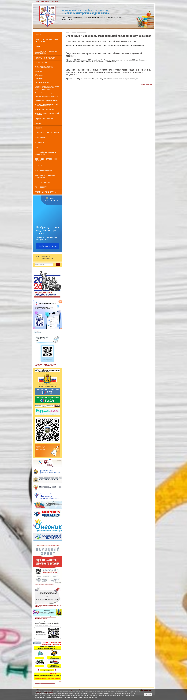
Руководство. (39, 79)
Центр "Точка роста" (42, 182)
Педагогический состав (42, 82)
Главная (38, 35)
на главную (36, 1)
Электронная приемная (44, 171)
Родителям (38, 123)
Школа (37, 46)
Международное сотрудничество (44, 109)
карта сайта (54, 1)
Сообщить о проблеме (47, 246)
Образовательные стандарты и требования (44, 119)
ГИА (36, 147)
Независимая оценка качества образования (46, 176)
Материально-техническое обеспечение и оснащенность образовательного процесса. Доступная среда (47, 87)
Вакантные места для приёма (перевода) (47, 100)
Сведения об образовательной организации (46, 40)
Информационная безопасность (47, 133)
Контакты (38, 166)
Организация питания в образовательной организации (47, 113)
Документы (38, 71)
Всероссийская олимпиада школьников (45, 153)
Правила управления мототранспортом (45, 683)
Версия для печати (146, 84)
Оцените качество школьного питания (44, 584)
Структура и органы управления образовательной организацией (44, 66)
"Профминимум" (41, 187)
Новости (38, 128)
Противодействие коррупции (46, 192)
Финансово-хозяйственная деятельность (46, 96)
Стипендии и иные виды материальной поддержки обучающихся (46, 104)
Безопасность (40, 138)
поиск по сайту (45, 1)
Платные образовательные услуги (45, 93)
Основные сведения (41, 62)
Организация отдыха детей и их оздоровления (47, 52)
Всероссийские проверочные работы (46, 160)
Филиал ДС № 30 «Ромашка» (45, 58)
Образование (39, 75)
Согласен (148, 694)
